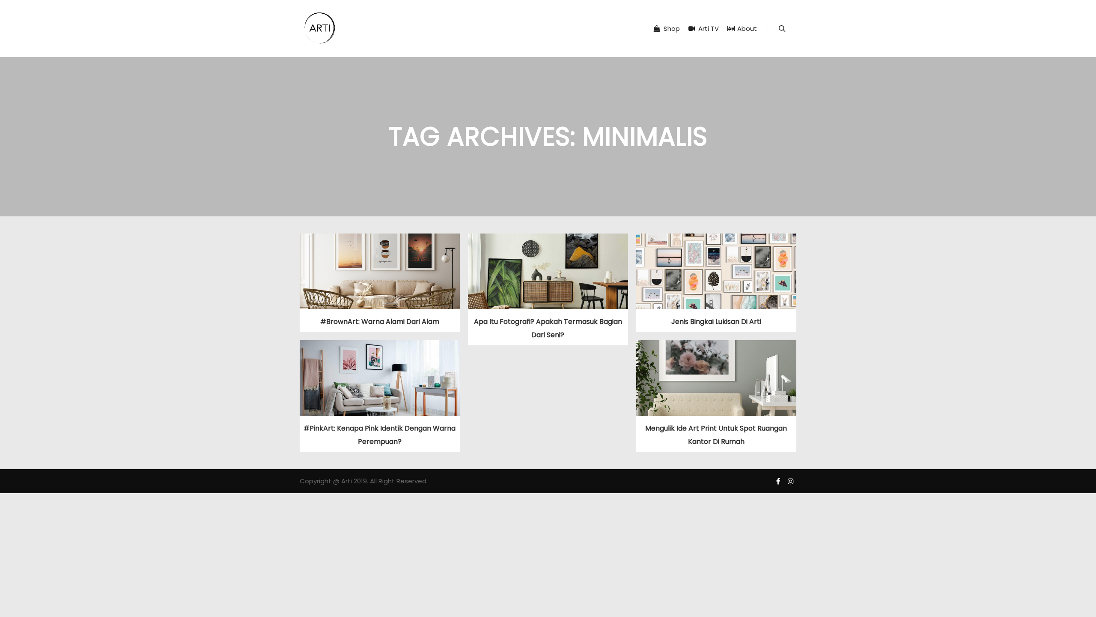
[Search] (782, 28)
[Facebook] (777, 481)
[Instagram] (790, 481)
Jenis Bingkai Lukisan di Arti (716, 321)
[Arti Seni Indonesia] (320, 28)
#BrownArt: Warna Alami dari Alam (379, 321)
